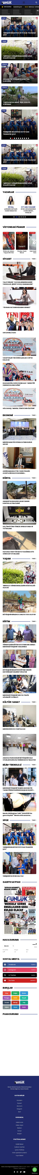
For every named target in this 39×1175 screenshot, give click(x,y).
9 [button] (26, 138)
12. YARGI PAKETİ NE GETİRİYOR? (28, 210)
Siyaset (19, 1103)
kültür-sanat (11, 702)
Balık (24, 1007)
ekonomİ (8, 415)
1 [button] (10, 138)
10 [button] (28, 138)
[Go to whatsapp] (34, 1169)
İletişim (19, 1134)
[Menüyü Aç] (23, 2)
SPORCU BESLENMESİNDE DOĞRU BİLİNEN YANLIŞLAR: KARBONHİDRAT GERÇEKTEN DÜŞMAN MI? (10, 210)
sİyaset (7, 258)
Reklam (19, 1128)
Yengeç (6, 998)
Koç (6, 993)
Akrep (15, 1002)
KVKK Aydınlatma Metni (19, 1153)
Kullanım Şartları (20, 1147)
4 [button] (16, 138)
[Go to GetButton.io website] (35, 1173)
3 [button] (14, 138)
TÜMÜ (34, 259)
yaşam (7, 558)
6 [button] (20, 138)
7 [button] (22, 138)
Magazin (19, 1109)
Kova (15, 1007)
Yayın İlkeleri (19, 1155)
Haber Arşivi (19, 1125)
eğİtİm (6, 621)
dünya (7, 477)
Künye (19, 1131)
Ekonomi (19, 1106)
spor (5, 820)
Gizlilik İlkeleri (19, 1144)
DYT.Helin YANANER (11, 207)
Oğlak (7, 1007)
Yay (24, 1002)
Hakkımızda (19, 1122)
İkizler (24, 993)
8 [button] (24, 138)
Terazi (6, 1002)
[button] (3, 128)
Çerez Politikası (19, 1150)
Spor (19, 1112)
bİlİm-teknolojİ (12, 764)
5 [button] (18, 138)
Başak (24, 998)
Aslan (15, 998)
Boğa (15, 993)
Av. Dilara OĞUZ (28, 207)
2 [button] (12, 138)
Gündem (19, 1100)
